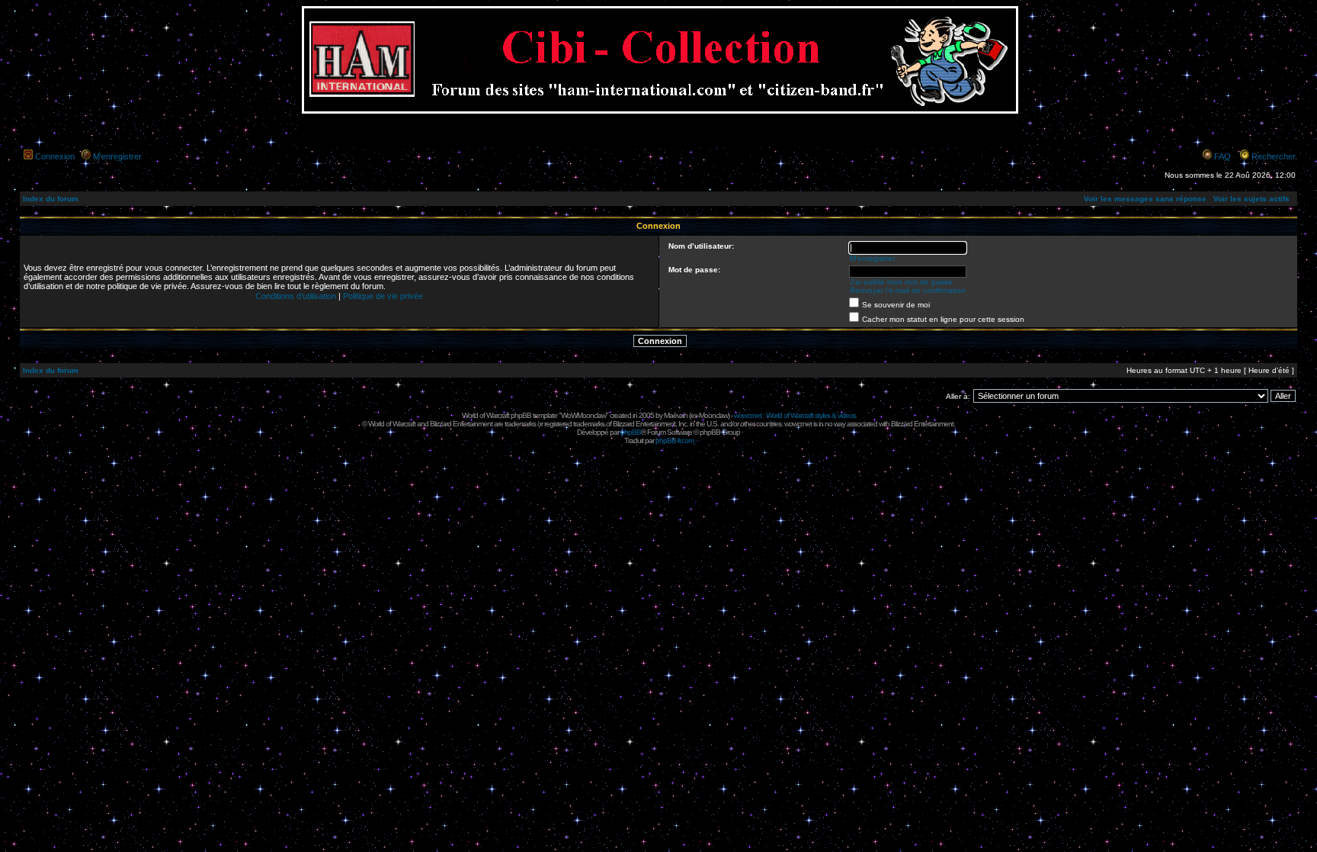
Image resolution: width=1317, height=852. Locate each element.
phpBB (630, 432)
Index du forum (51, 199)
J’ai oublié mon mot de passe (901, 282)
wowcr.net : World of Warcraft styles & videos (795, 415)
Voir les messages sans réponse (1145, 199)
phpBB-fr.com (674, 440)
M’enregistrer (117, 156)
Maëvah (675, 415)
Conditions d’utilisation (295, 296)
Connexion (55, 156)
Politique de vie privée (383, 296)
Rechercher (1273, 156)
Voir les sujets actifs (1251, 199)
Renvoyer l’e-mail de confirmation (908, 290)
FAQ (1222, 156)
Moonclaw (713, 415)
